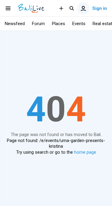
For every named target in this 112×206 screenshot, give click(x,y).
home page (85, 152)
